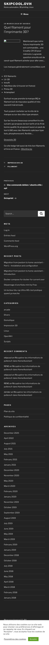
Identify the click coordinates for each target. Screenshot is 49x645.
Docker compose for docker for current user (24, 279)
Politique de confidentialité (16, 417)
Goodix (26, 24)
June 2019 (8, 529)
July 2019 (8, 523)
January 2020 (10, 497)
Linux (6, 331)
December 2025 (11, 433)
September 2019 (12, 513)
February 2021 (10, 459)
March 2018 (9, 587)
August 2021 (10, 443)
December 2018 (11, 555)
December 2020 (11, 470)
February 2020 (11, 491)
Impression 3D (15, 163)
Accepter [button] (33, 639)
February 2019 (10, 544)
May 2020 (8, 481)
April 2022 (9, 438)
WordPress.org (11, 246)
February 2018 (10, 592)
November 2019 (11, 502)
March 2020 (9, 486)
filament (13, 167)
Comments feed (11, 241)
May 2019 (8, 534)
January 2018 (10, 598)
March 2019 (9, 539)
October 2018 (10, 560)
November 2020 (11, 475)
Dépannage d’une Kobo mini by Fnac (20, 285)
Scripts (7, 341)
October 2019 (10, 507)
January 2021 (10, 465)
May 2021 (8, 454)
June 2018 (8, 571)
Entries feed (9, 235)
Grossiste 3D (10, 140)
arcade (7, 310)
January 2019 (10, 550)
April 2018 (8, 582)
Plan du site (9, 411)
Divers (7, 315)
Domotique (9, 320)
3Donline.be (26, 149)
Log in (7, 230)
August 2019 (10, 518)
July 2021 (8, 449)
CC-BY (23, 620)
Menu (25, 14)
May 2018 (8, 576)
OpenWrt (8, 336)
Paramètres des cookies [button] (15, 639)
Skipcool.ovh (18, 4)
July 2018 (8, 566)
